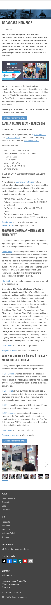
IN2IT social (7, 391)
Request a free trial (10, 435)
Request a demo (9, 350)
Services (6, 526)
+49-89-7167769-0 (13, 593)
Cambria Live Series (25, 182)
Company (6, 537)
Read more (7, 222)
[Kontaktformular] (30, 561)
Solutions (6, 529)
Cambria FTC (40, 135)
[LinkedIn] (15, 561)
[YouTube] (25, 561)
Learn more (7, 225)
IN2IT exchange (9, 413)
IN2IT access (8, 374)
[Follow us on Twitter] (4, 561)
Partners (6, 510)
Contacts (6, 502)
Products (6, 522)
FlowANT (6, 281)
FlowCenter (7, 252)
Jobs (4, 506)
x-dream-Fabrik (9, 533)
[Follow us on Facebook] (9, 561)
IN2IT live (6, 405)
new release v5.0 (31, 141)
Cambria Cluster (13, 137)
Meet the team (8, 498)
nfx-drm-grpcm (16, 597)
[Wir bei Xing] (20, 561)
